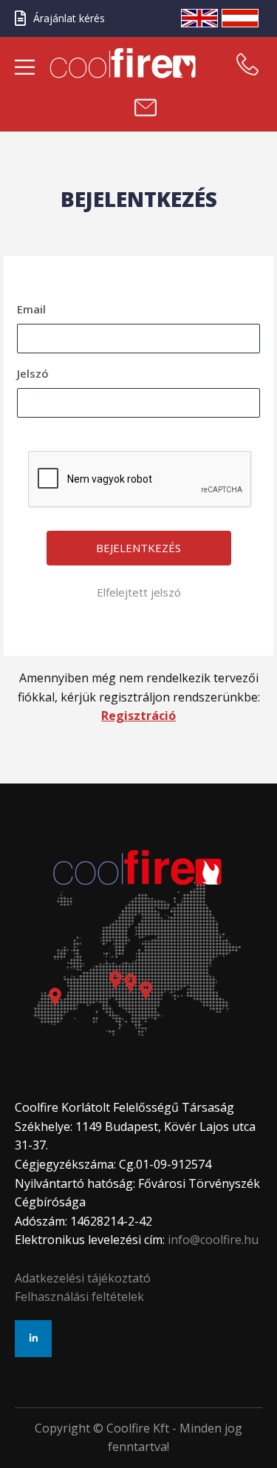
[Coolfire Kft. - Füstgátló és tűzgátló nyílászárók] (126, 63)
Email (31, 309)
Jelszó (33, 373)
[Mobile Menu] (25, 68)
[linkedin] (33, 1338)
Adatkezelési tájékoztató (83, 1278)
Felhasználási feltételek (79, 1296)
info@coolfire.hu (213, 1239)
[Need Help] (247, 64)
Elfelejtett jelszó (139, 592)
